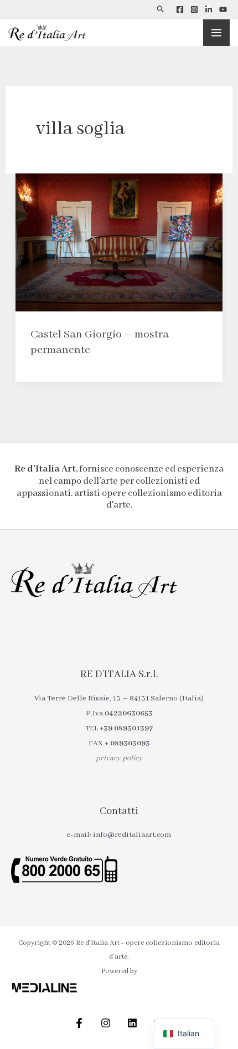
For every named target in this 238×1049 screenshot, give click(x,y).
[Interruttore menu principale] (216, 32)
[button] (161, 9)
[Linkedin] (209, 9)
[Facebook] (180, 9)
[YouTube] (223, 9)
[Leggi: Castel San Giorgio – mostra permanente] (119, 242)
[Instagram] (194, 9)
